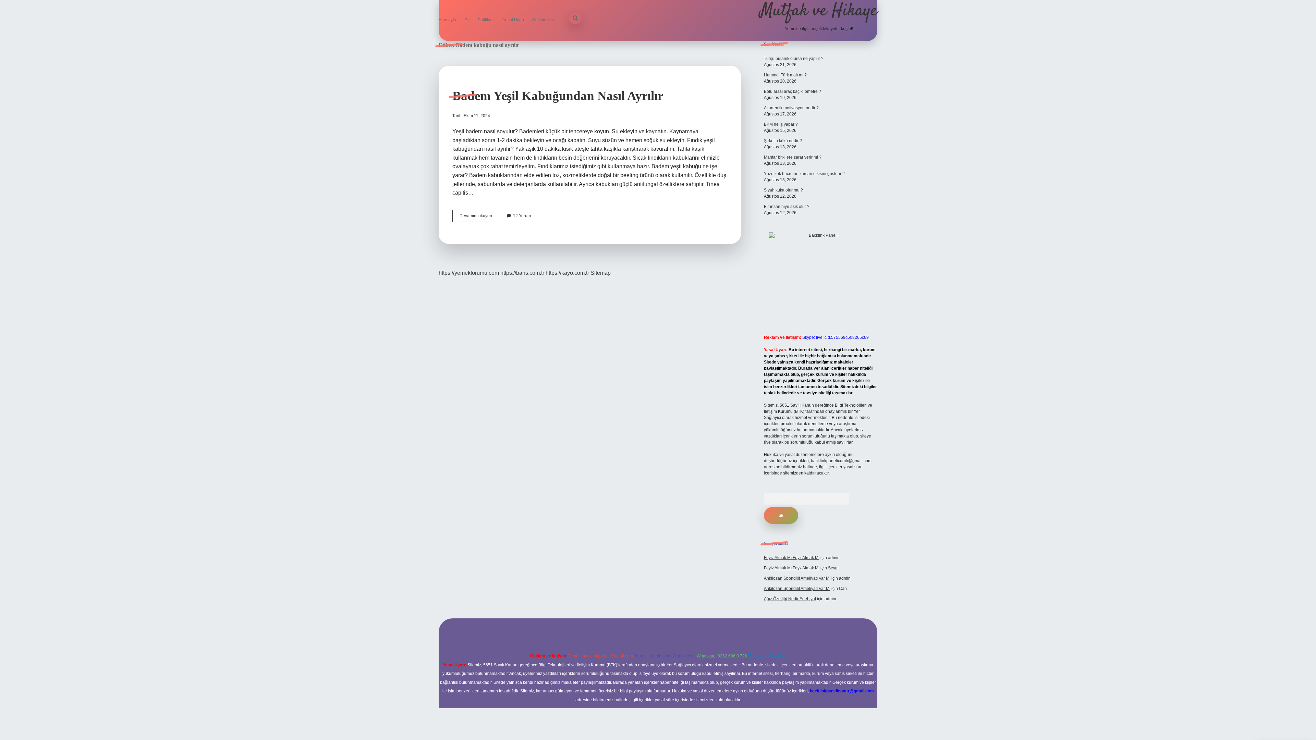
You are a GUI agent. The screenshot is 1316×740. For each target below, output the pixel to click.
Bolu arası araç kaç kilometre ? (792, 91)
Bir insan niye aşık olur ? (786, 206)
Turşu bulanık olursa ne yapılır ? (794, 58)
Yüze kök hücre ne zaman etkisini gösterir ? (804, 173)
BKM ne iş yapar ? (781, 124)
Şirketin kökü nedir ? (783, 140)
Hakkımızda (543, 19)
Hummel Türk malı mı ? (785, 75)
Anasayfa (447, 19)
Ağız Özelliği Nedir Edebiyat (790, 598)
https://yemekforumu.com (469, 273)
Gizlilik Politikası (479, 19)
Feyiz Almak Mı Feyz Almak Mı (791, 557)
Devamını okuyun (479, 217)
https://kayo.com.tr (567, 273)
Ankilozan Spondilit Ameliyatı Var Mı (797, 578)
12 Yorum (522, 215)
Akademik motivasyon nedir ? (791, 108)
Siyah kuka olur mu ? (783, 190)
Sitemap (600, 273)
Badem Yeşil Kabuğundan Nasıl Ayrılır (557, 96)
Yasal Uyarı (513, 19)
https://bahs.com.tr (522, 273)
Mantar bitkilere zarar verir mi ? (792, 157)
